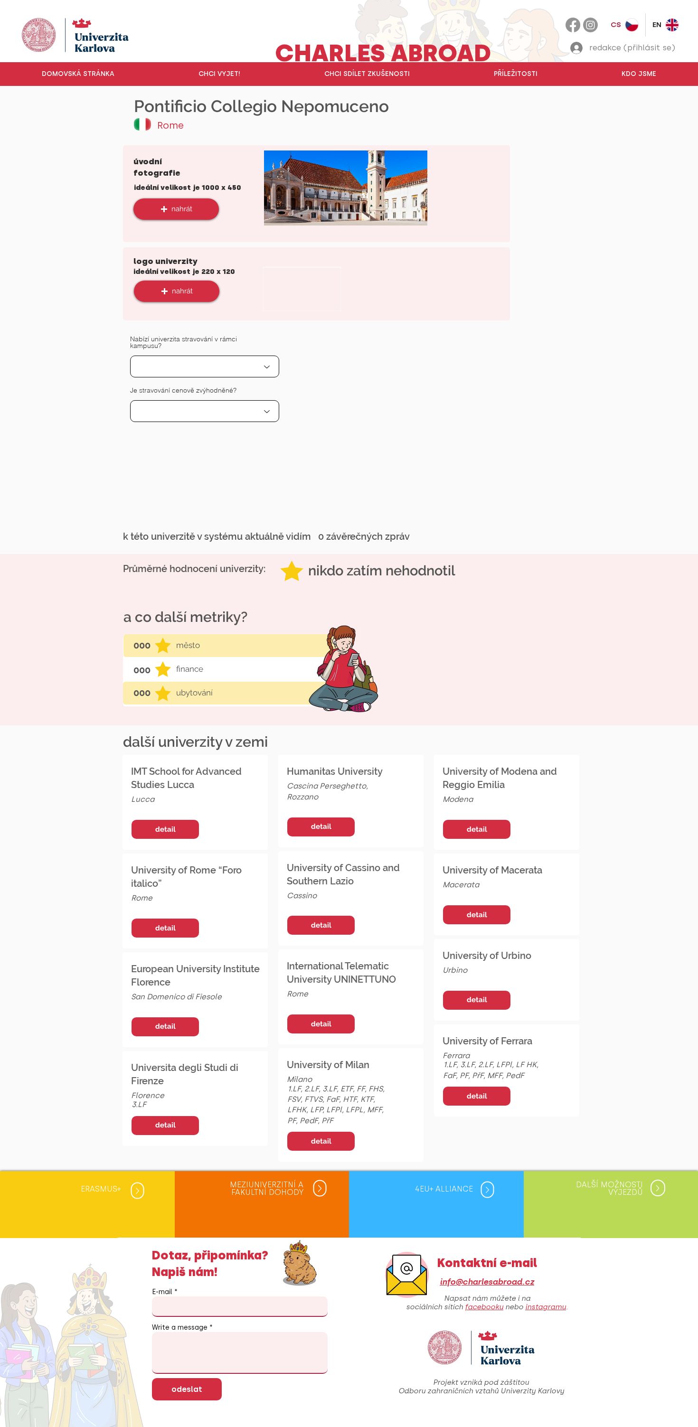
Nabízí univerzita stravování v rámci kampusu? (183, 342)
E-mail (162, 1292)
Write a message (180, 1327)
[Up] (137, 1191)
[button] (219, 74)
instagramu (545, 1307)
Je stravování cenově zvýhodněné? (183, 390)
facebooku (484, 1307)
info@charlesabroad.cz (487, 1281)
